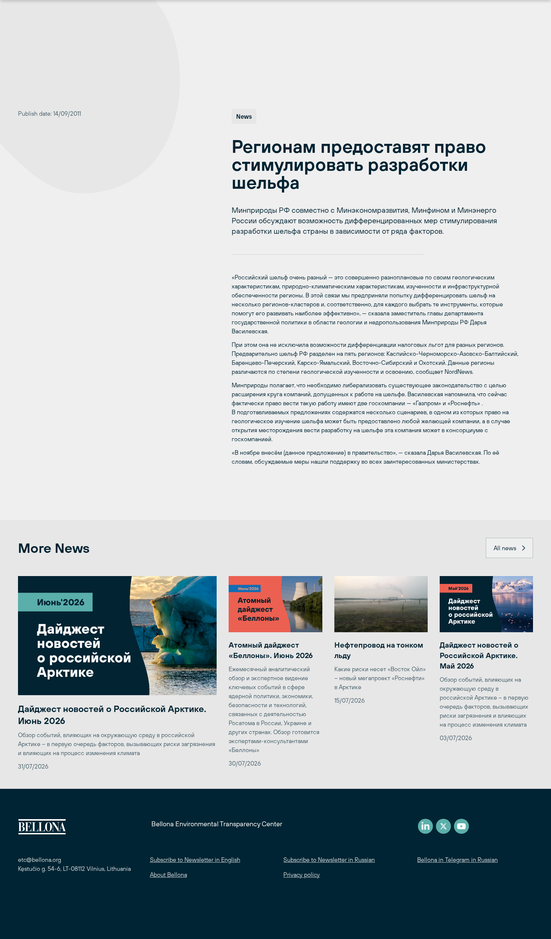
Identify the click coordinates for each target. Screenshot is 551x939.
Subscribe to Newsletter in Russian (329, 859)
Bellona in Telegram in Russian (457, 859)
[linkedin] (425, 826)
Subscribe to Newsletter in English (195, 859)
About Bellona (168, 874)
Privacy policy (301, 874)
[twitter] (443, 826)
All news (505, 548)
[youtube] (461, 826)
